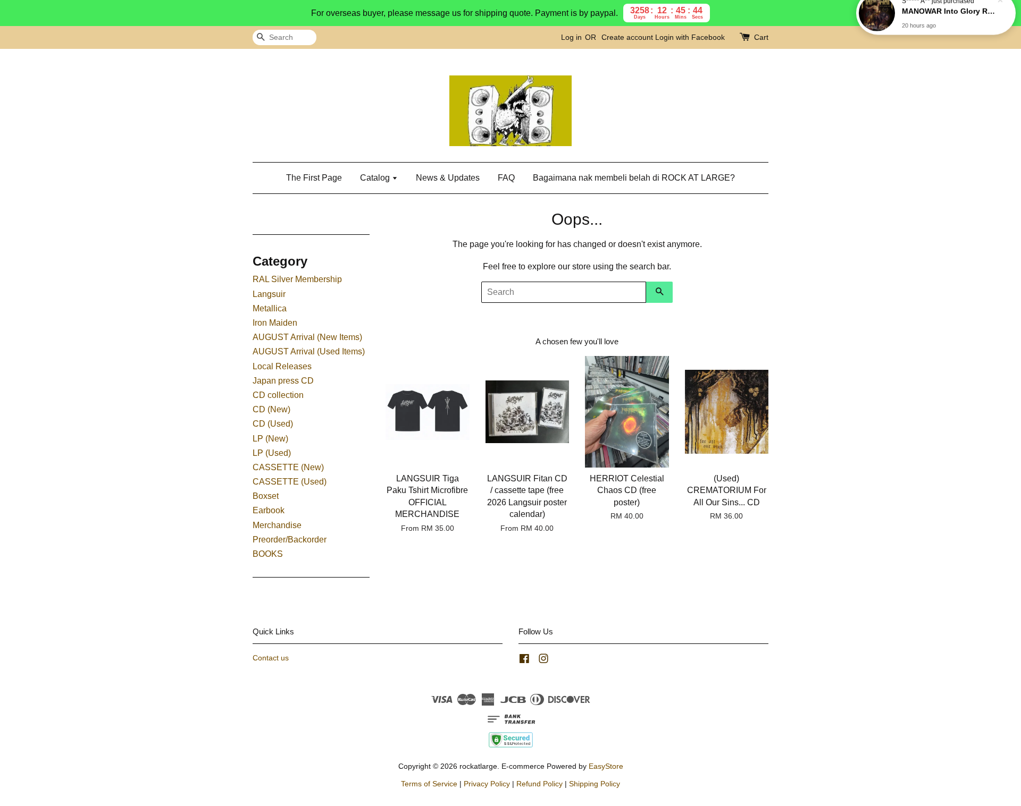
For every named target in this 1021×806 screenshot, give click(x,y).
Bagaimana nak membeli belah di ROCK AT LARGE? (634, 177)
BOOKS (268, 553)
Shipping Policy (594, 784)
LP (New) (270, 438)
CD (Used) (273, 423)
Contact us (271, 658)
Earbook (268, 510)
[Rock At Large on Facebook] (524, 661)
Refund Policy (539, 784)
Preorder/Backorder (290, 539)
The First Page (314, 177)
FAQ (506, 177)
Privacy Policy (487, 784)
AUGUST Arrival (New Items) (307, 337)
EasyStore (606, 766)
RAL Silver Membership (297, 279)
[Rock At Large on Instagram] (543, 661)
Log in (571, 37)
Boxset (266, 495)
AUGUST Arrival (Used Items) (309, 351)
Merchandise (277, 525)
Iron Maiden (275, 322)
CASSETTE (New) (288, 467)
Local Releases (282, 366)
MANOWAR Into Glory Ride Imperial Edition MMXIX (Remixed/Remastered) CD (948, 25)
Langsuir (269, 294)
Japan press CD (283, 380)
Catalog (376, 177)
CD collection (278, 395)
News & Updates (448, 177)
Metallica (270, 308)
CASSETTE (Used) (290, 481)
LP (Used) (272, 452)
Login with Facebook (690, 37)
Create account (627, 37)
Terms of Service (429, 784)
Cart (761, 37)
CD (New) (271, 409)
